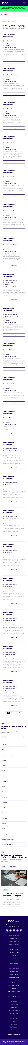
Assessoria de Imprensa (13, 1034)
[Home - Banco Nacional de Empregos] (8, 3)
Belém (4, 786)
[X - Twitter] (17, 930)
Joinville (4, 760)
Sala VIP (14, 955)
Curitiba (4, 744)
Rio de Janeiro (6, 797)
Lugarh (14, 1021)
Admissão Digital (14, 971)
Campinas (4, 765)
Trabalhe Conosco (14, 1018)
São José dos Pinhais (7, 755)
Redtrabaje (14, 1030)
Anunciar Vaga (14, 974)
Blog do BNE (14, 1007)
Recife (3, 828)
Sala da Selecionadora (14, 991)
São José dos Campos (8, 839)
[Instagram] (14, 930)
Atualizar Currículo (14, 938)
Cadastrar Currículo (14, 941)
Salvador (4, 776)
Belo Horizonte (6, 749)
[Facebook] (10, 930)
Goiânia (4, 781)
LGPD (14, 1016)
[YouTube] (21, 930)
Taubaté (4, 813)
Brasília (4, 823)
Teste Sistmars (14, 963)
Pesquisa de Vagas (14, 952)
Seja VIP (14, 958)
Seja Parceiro (14, 994)
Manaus (4, 807)
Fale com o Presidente (14, 1010)
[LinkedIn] (7, 930)
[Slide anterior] (21, 866)
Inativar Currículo (14, 947)
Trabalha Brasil (14, 1027)
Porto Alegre (5, 792)
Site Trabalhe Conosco (14, 996)
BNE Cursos (14, 1024)
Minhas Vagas (14, 982)
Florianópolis (5, 834)
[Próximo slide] (25, 866)
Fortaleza (4, 802)
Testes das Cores (14, 961)
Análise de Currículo (14, 944)
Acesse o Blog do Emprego (9, 866)
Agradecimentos (14, 1004)
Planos (14, 988)
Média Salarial (14, 949)
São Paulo (4, 770)
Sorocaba (4, 818)
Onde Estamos (14, 1013)
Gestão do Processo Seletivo (14, 980)
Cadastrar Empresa (14, 977)
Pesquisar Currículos (14, 985)
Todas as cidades (6, 844)
